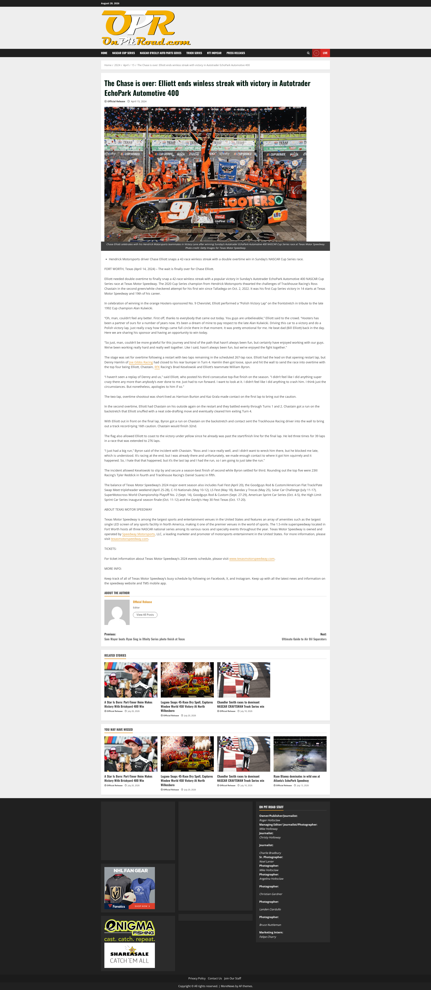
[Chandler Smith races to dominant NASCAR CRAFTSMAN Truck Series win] (243, 680)
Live (325, 53)
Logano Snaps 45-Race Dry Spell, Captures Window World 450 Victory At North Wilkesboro (187, 706)
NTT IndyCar (214, 53)
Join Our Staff (232, 978)
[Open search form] (308, 53)
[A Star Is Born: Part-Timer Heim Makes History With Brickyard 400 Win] (130, 680)
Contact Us (215, 978)
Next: (304, 636)
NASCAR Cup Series (123, 53)
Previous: (144, 636)
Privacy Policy (197, 978)
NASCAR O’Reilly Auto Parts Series (160, 53)
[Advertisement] (129, 834)
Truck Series (194, 53)
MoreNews (228, 986)
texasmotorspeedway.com (129, 539)
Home (104, 53)
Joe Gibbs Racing (141, 362)
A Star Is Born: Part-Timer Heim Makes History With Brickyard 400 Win (128, 704)
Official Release (116, 101)
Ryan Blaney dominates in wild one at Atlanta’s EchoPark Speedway (297, 778)
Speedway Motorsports (138, 534)
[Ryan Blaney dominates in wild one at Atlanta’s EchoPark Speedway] (300, 754)
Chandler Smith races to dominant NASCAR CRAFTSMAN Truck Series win (240, 704)
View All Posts (145, 615)
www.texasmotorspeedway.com (252, 559)
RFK (157, 367)
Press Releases (236, 53)
